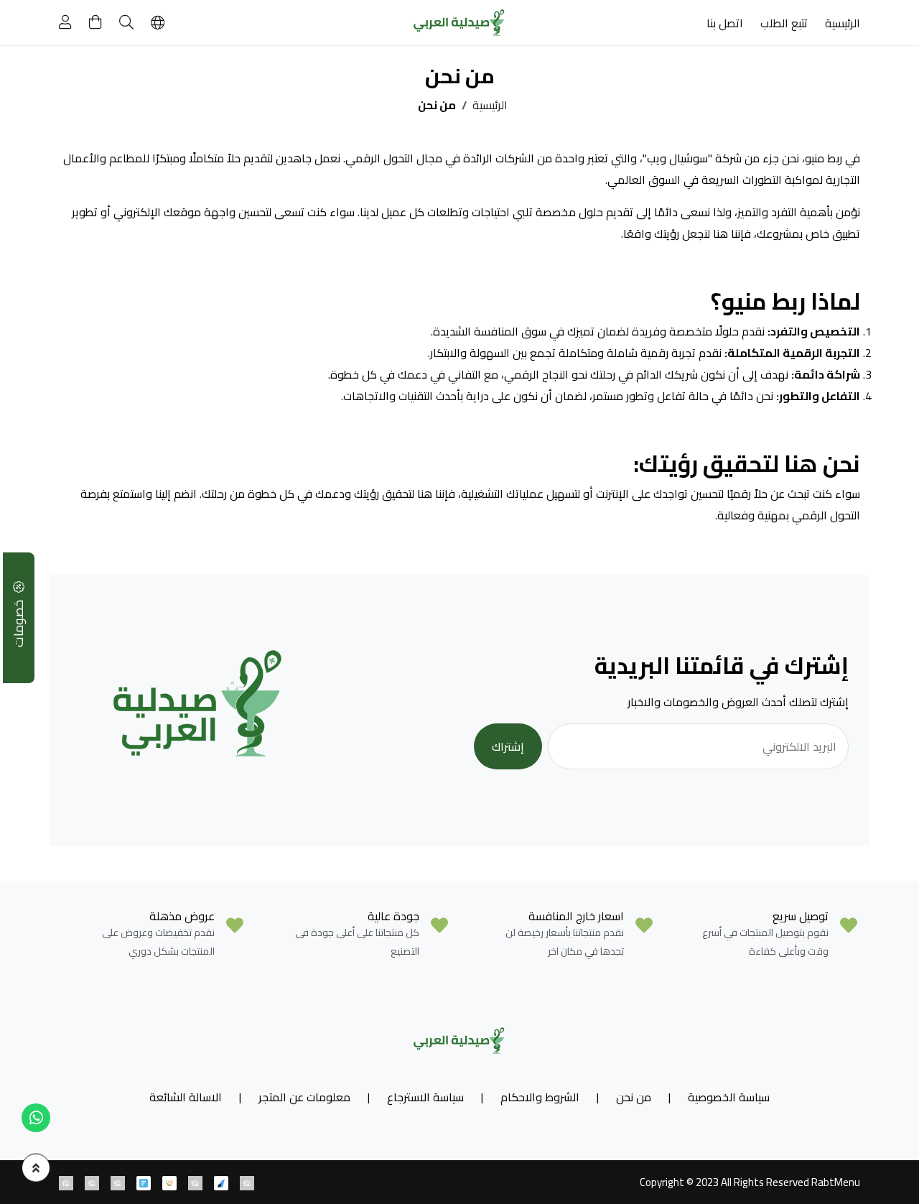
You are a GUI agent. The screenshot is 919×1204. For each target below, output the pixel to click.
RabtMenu (835, 1182)
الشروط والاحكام (539, 1097)
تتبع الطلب (784, 23)
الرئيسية (842, 23)
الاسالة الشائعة (185, 1097)
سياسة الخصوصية (729, 1097)
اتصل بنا (724, 23)
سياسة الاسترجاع (425, 1097)
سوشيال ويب (677, 158)
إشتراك (508, 746)
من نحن (633, 1097)
